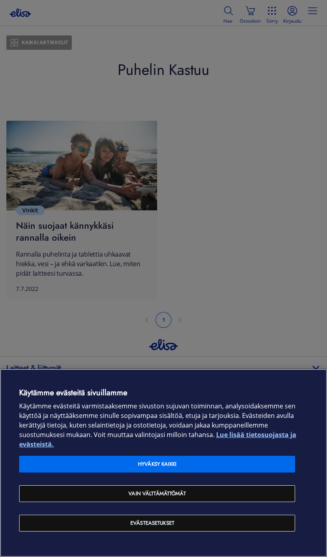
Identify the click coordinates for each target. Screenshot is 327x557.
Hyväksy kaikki (157, 464)
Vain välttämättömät (156, 493)
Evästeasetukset (152, 523)
